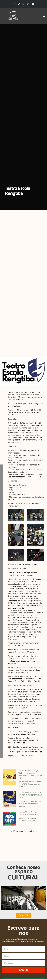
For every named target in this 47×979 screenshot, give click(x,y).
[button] (44, 16)
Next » (30, 831)
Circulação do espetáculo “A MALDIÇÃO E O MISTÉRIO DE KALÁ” (30, 795)
